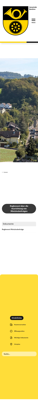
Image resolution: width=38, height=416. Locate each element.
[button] (33, 20)
